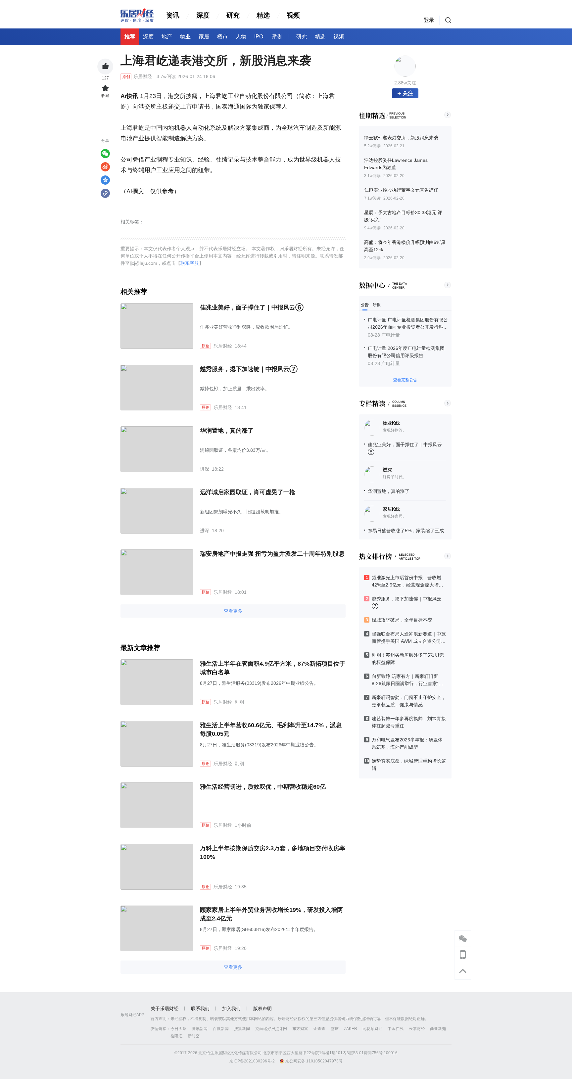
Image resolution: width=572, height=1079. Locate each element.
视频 (293, 15)
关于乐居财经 (164, 1008)
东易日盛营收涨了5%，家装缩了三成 (406, 530)
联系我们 (200, 1008)
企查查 (319, 1028)
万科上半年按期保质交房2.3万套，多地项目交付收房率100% (272, 852)
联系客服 (189, 263)
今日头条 (178, 1028)
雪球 (335, 1028)
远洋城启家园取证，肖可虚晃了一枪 (247, 492)
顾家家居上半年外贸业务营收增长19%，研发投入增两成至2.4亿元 (271, 914)
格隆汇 (176, 1036)
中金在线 (396, 1028)
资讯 (172, 15)
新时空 (194, 1036)
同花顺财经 (372, 1028)
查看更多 (233, 611)
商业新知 (438, 1028)
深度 (203, 15)
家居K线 (391, 509)
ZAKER (350, 1028)
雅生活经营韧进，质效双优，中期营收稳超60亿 (263, 786)
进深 (387, 469)
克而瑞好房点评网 (271, 1028)
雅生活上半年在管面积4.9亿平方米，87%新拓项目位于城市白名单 (272, 668)
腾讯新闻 (200, 1028)
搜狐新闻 (242, 1028)
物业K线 (391, 423)
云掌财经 (417, 1028)
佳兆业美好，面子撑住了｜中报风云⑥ (252, 307)
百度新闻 (221, 1028)
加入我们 (231, 1008)
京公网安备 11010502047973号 (314, 1061)
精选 (263, 15)
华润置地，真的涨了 (388, 491)
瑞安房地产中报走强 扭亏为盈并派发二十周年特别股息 (272, 553)
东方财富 (300, 1028)
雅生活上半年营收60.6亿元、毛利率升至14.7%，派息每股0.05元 (271, 729)
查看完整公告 (405, 380)
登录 (429, 20)
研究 (233, 15)
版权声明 (262, 1008)
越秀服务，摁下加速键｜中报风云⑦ (249, 369)
